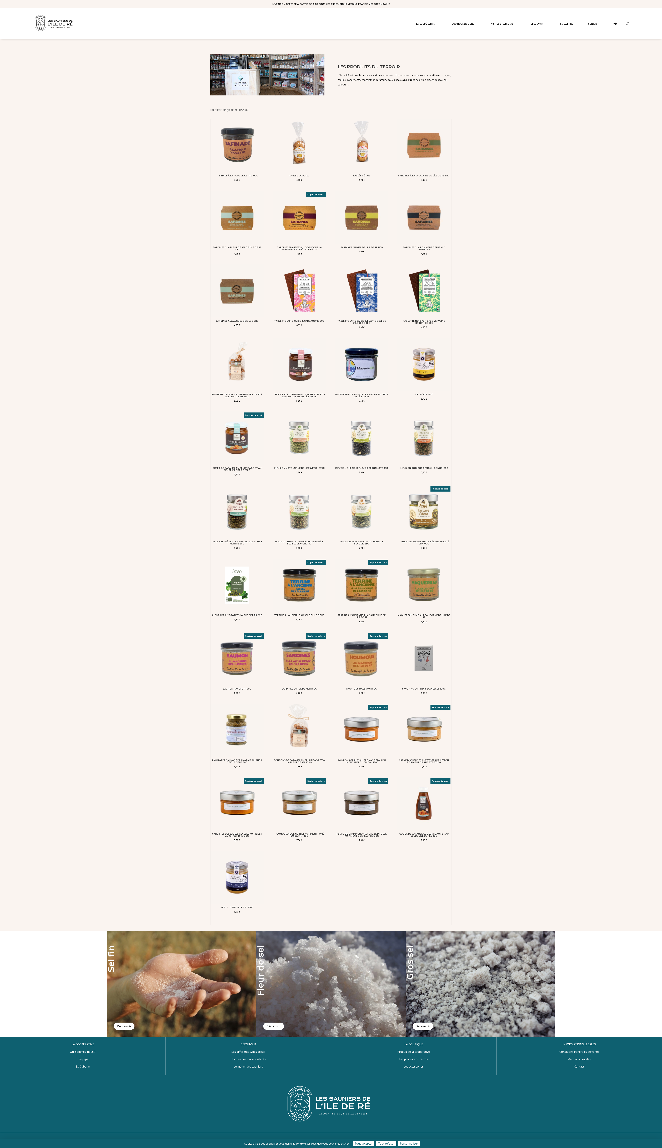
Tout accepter (363, 1143)
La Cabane (83, 1066)
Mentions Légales (579, 1059)
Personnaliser (409, 1143)
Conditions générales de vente (579, 1052)
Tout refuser (386, 1143)
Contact (579, 1066)
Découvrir (124, 1026)
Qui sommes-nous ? (83, 1052)
